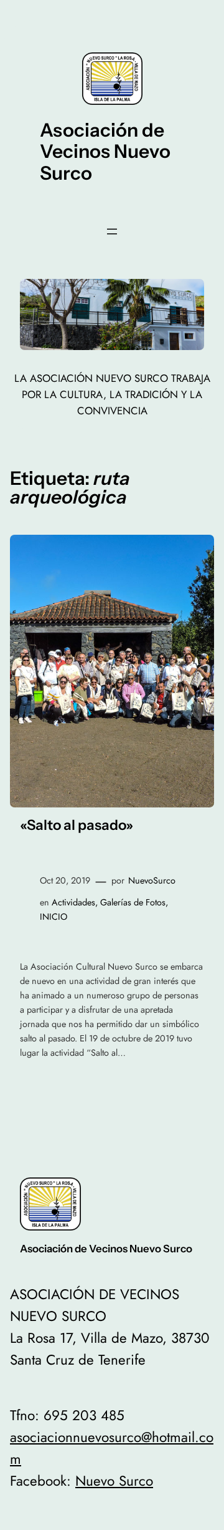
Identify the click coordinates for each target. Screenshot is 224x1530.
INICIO (53, 916)
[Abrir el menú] (112, 231)
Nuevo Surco (114, 1481)
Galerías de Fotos (133, 902)
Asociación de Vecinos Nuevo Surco (105, 152)
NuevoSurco (151, 880)
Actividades (73, 902)
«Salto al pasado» (76, 825)
